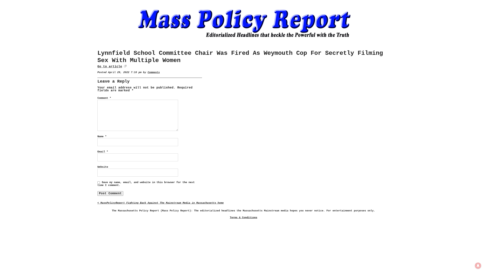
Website (102, 166)
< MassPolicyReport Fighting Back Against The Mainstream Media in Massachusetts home (160, 203)
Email (102, 151)
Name (102, 136)
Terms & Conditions (243, 217)
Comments (154, 72)
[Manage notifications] (478, 266)
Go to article (109, 66)
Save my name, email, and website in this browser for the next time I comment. (146, 184)
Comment (104, 98)
